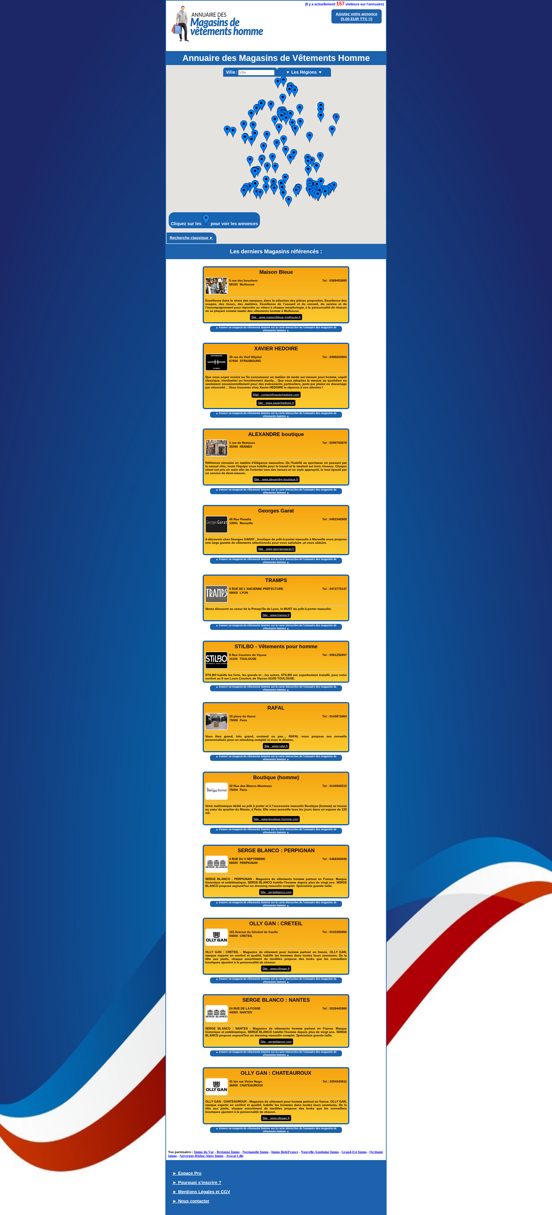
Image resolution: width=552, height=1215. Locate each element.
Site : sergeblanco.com (276, 892)
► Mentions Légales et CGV (201, 1191)
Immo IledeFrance (284, 1152)
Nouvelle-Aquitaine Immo (320, 1152)
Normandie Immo (255, 1152)
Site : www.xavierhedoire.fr (276, 403)
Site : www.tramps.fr (276, 615)
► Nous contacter (190, 1201)
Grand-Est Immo (354, 1152)
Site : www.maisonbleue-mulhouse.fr (276, 317)
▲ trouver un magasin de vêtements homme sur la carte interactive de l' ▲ (276, 329)
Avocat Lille (234, 1156)
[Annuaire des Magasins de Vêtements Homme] (217, 45)
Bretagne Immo (228, 1152)
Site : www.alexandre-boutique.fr (276, 479)
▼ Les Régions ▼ (304, 72)
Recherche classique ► (191, 238)
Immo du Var (204, 1152)
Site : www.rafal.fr (276, 746)
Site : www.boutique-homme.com (276, 819)
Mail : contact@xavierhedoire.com (276, 394)
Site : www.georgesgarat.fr (276, 549)
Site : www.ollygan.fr (276, 968)
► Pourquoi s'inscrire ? (196, 1182)
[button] (254, 135)
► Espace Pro (186, 1173)
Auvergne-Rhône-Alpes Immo (201, 1156)
